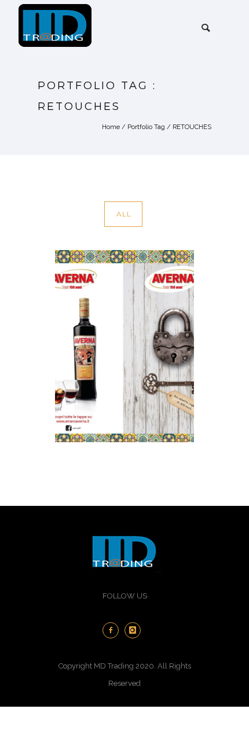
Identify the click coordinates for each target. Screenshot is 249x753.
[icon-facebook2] (113, 630)
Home (111, 127)
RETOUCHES (192, 127)
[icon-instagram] (135, 630)
